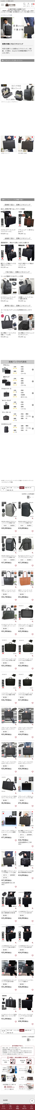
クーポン (3, 1108)
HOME (2, 480)
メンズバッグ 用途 (17, 480)
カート (32, 5)
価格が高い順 (10, 490)
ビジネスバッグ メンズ (28, 480)
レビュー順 (16, 487)
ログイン (28, 6)
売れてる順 (9, 487)
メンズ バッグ (9, 480)
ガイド (10, 1108)
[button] (33, 497)
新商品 (17, 1108)
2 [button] (30, 497)
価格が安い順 (28, 487)
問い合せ (24, 1108)
